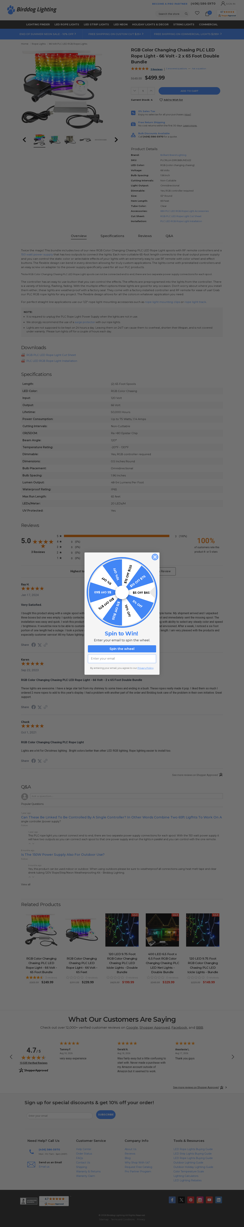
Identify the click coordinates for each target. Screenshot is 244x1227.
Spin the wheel (122, 649)
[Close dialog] (155, 557)
